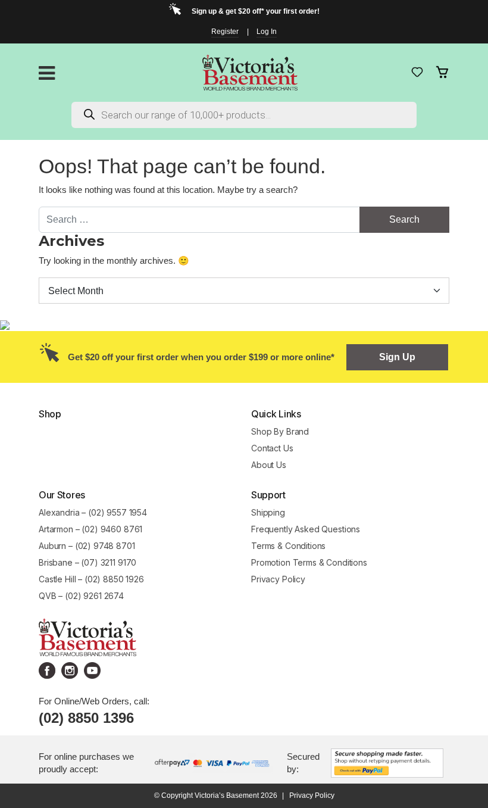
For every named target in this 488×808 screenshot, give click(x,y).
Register (225, 31)
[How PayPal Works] (387, 762)
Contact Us (272, 448)
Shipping (268, 512)
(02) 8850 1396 (86, 718)
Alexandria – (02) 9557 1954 (93, 512)
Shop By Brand (280, 431)
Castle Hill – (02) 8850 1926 (91, 579)
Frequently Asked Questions (305, 529)
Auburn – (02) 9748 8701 (87, 546)
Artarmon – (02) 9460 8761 (90, 529)
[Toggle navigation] (47, 73)
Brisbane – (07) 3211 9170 (87, 562)
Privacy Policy (278, 579)
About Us (268, 465)
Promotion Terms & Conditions (310, 562)
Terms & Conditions (288, 546)
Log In (266, 31)
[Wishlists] (417, 72)
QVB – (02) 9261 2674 (81, 596)
